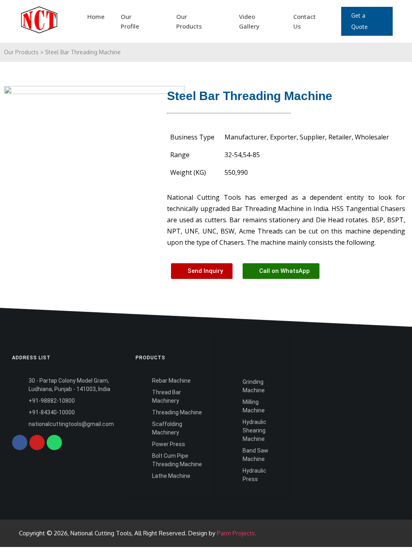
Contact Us (304, 21)
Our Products (189, 21)
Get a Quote (359, 21)
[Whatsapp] (54, 442)
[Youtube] (37, 442)
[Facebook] (19, 442)
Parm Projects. (236, 533)
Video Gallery (249, 21)
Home (96, 16)
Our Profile (130, 21)
